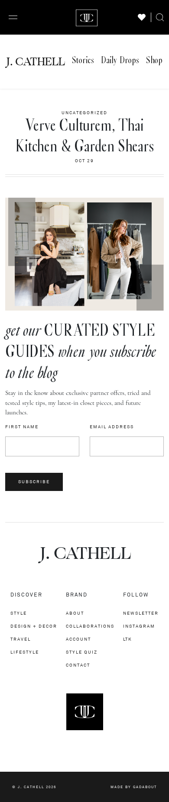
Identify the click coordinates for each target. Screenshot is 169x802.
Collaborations (90, 626)
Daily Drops (120, 60)
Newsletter (141, 613)
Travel (20, 639)
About (75, 613)
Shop (154, 60)
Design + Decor (33, 626)
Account (78, 639)
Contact (78, 665)
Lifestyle (24, 652)
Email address (112, 427)
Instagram (139, 626)
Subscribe (34, 481)
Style (18, 613)
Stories (83, 60)
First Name (22, 427)
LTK (127, 639)
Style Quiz (82, 652)
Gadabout (145, 787)
